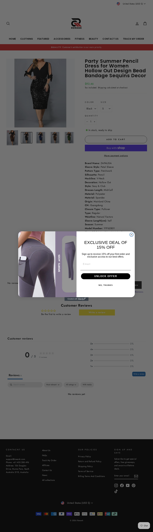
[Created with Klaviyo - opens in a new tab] (76, 299)
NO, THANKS (106, 285)
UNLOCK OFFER (105, 276)
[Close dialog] (131, 234)
